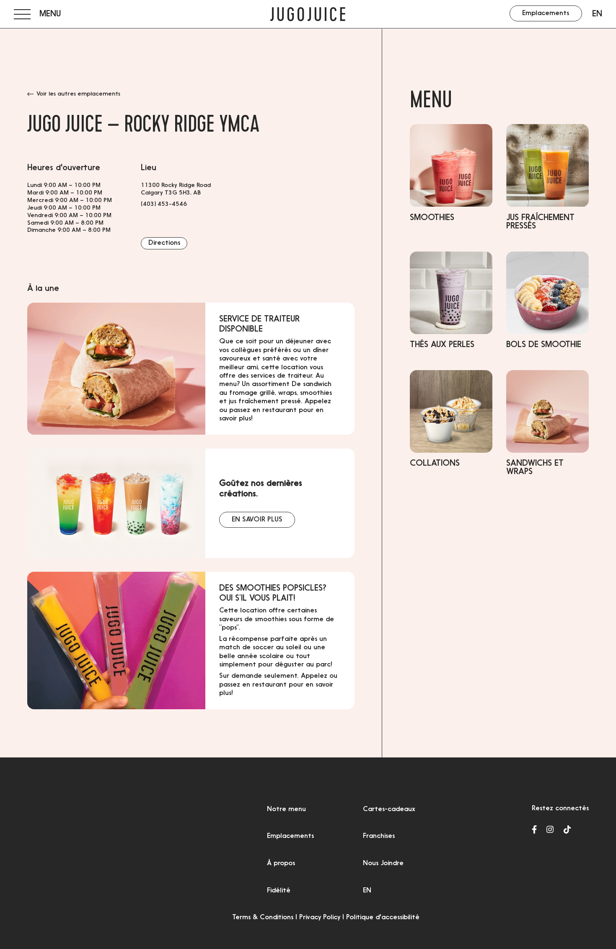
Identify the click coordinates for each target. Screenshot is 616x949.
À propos (281, 863)
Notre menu (286, 809)
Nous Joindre (383, 863)
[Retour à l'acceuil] (308, 14)
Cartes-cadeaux (389, 809)
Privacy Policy (319, 917)
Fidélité (278, 890)
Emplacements (290, 836)
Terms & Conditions (262, 917)
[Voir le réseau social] (534, 830)
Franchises (379, 836)
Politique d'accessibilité (382, 917)
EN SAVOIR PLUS (257, 519)
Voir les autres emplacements (78, 94)
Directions (164, 243)
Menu (431, 102)
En (597, 14)
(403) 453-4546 (164, 204)
